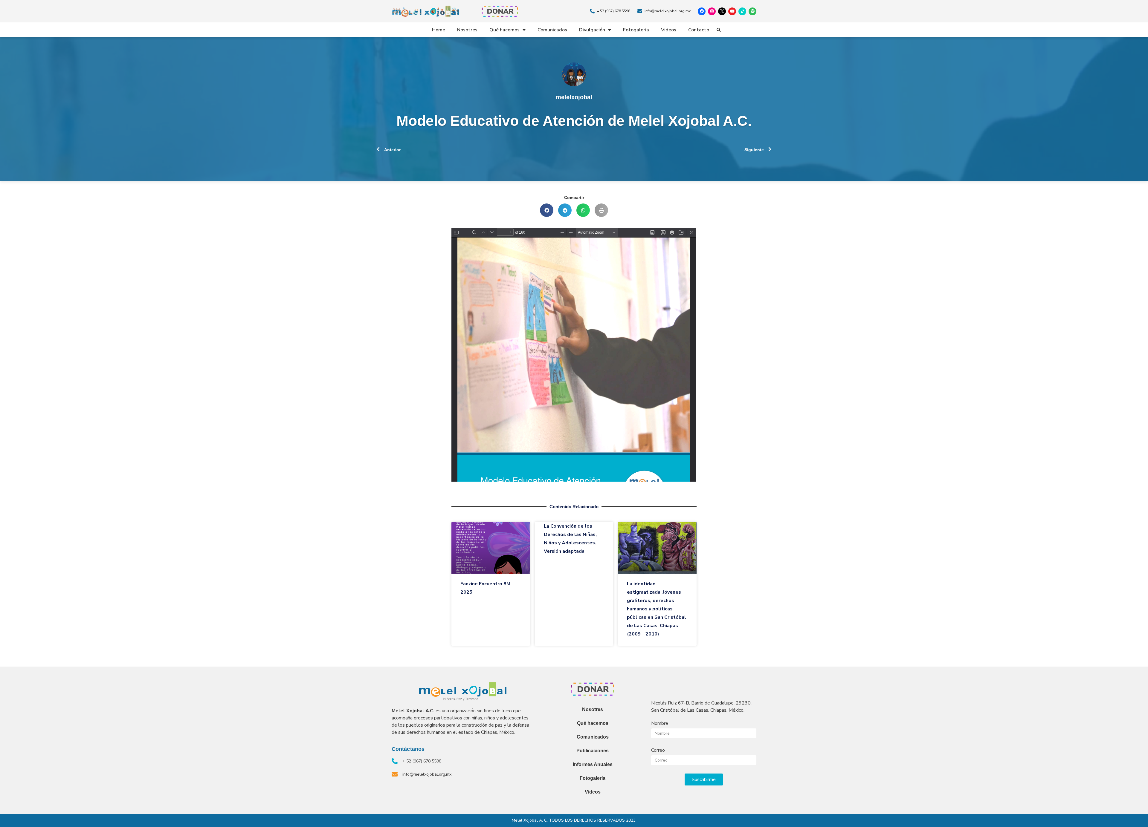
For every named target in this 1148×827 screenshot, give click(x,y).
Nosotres (467, 30)
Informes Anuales (593, 764)
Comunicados (552, 30)
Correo (658, 750)
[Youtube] (732, 11)
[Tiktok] (742, 11)
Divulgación (592, 30)
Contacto (698, 30)
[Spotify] (752, 11)
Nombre (659, 723)
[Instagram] (712, 11)
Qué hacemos (504, 30)
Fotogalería (636, 30)
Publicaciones (592, 750)
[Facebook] (702, 11)
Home (438, 30)
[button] (718, 30)
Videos (668, 30)
